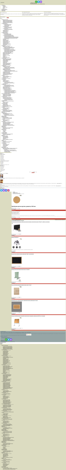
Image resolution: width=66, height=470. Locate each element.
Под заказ (2, 170)
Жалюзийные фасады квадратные (8, 114)
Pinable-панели (4, 126)
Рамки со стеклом (5, 456)
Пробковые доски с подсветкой (7, 94)
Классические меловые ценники (7, 58)
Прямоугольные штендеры (6, 41)
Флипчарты (3, 75)
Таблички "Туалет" (5, 414)
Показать (7, 173)
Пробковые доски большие (6, 69)
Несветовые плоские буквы (7, 27)
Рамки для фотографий (5, 135)
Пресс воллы (4, 446)
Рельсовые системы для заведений (7, 409)
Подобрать (33, 172)
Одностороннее (3, 169)
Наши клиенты (3, 10)
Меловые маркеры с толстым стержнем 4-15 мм (10, 150)
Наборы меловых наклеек (6, 64)
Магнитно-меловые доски (6, 87)
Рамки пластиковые (5, 136)
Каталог (1, 343)
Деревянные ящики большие (6, 134)
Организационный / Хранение (5, 161)
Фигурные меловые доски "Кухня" (8, 51)
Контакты (4, 6)
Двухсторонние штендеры (7, 34)
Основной (2, 162)
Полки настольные (5, 83)
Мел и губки (5, 149)
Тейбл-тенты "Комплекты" (6, 435)
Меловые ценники (4, 373)
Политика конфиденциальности (6, 337)
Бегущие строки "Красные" (6, 142)
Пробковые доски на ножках (6, 71)
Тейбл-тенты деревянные (6, 119)
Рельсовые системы (4, 96)
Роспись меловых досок (6, 144)
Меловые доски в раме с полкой (7, 52)
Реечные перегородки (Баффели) (6, 111)
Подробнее (13, 235)
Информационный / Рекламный (5, 160)
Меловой (2, 155)
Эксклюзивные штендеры (6, 42)
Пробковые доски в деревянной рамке (9, 67)
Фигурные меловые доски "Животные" (9, 49)
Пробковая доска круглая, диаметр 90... (60, 219)
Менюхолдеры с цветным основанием (8, 124)
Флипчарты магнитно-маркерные (7, 76)
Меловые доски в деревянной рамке (7, 366)
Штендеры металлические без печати (9, 36)
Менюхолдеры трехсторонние (7, 122)
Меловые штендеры (5, 33)
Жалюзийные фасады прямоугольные (9, 115)
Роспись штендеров (5, 464)
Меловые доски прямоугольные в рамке (9, 47)
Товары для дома (4, 140)
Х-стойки (4, 131)
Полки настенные (4, 79)
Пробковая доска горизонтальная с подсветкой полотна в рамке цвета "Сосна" (25, 300)
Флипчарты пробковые (6, 390)
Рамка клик (4, 138)
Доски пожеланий (4, 429)
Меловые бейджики (5, 60)
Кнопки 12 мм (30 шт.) (15, 237)
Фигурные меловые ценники (6, 63)
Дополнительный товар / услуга (5, 164)
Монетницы (3, 452)
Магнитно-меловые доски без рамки (9, 85)
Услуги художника (4, 143)
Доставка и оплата (5, 332)
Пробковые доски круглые (6, 72)
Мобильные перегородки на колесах (7, 20)
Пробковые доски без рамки (6, 382)
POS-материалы (4, 129)
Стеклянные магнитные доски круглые (9, 91)
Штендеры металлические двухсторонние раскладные (11, 37)
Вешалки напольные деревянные (7, 110)
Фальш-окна (3, 426)
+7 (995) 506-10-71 (32, 2)
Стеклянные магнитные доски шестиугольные (10, 92)
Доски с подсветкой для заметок (6, 93)
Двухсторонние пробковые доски (7, 74)
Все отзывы (1, 188)
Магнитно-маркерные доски (6, 86)
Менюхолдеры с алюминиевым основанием (8, 125)
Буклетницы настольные (6, 422)
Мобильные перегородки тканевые (7, 348)
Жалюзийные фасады (6, 428)
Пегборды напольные (6, 80)
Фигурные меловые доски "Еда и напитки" (9, 50)
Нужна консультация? (3, 342)
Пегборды (4, 395)
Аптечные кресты (5, 31)
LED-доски (4, 370)
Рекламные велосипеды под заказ (7, 118)
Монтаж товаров (4, 466)
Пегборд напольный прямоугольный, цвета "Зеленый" (21, 269)
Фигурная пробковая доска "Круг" (16, 219)
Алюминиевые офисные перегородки (8, 22)
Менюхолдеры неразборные (6, 123)
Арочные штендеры (5, 40)
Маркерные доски (4, 442)
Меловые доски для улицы (6, 53)
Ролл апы (4, 447)
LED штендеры (5, 44)
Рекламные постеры (4, 100)
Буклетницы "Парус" (5, 108)
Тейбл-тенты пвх (5, 120)
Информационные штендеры (7, 43)
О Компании (3, 5)
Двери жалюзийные (4, 112)
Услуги (4, 7)
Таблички (3, 101)
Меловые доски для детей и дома (7, 141)
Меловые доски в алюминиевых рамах (8, 368)
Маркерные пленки (5, 104)
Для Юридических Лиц (4, 9)
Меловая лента (5, 62)
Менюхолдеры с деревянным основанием (8, 437)
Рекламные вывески (4, 23)
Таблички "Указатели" (5, 102)
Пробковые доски (4, 65)
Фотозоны (4, 56)
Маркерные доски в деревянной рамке (8, 127)
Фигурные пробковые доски (6, 68)
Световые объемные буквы (7, 24)
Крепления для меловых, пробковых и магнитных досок (10, 148)
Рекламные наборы (4, 116)
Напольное (2, 167)
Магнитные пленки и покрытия (7, 105)
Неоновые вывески (5, 28)
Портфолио (22, 332)
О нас (3, 8)
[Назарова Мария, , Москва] (1, 177)
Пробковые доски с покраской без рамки (9, 70)
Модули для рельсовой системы (7, 98)
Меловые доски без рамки (6, 46)
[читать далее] (59, 183)
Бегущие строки (4, 460)
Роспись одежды (5, 145)
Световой (2, 158)
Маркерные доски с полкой (6, 128)
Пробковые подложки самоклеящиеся (8, 73)
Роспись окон (4, 146)
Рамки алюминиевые (5, 137)
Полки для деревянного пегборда (8, 82)
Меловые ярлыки (5, 377)
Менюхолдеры (3, 121)
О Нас (14, 332)
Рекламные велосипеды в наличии (7, 117)
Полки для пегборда (5, 81)
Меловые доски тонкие (6, 54)
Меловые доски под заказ (6, 57)
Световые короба (6, 25)
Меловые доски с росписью (6, 55)
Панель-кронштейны (5, 354)
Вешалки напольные (4, 109)
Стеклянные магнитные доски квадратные (9, 90)
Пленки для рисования (4, 103)
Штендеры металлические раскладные (8, 357)
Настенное (2, 166)
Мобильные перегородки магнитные (7, 346)
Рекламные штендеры (4, 32)
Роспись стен (4, 463)
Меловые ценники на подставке (7, 59)
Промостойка (4, 448)
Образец (2, 163)
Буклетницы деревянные (6, 421)
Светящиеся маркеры (7, 151)
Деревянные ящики (4, 133)
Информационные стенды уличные (7, 106)
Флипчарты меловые (5, 77)
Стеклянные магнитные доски (7, 89)
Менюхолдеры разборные (6, 439)
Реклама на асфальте (4, 132)
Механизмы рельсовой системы (8, 99)
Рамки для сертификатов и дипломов (8, 139)
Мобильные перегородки (5, 19)
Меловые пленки (5, 416)
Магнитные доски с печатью (6, 88)
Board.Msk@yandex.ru (3, 331)
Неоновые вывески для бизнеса (8, 29)
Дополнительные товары (5, 147)
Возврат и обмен (10, 332)
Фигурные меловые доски (6, 48)
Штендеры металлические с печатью (9, 35)
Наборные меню (4, 392)
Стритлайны (4, 39)
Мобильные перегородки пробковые (7, 21)
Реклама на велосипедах (5, 430)
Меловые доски (4, 45)
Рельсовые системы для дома (7, 97)
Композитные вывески (6, 30)
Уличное (2, 168)
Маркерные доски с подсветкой (7, 95)
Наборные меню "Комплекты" (7, 78)
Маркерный (2, 156)
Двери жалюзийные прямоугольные (7, 113)
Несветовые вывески (5, 26)
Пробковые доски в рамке (6, 66)
